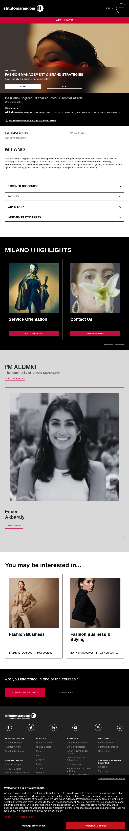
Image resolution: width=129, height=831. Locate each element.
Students (103, 767)
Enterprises (104, 771)
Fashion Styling (13, 747)
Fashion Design (13, 743)
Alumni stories (105, 743)
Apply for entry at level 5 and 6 (79, 769)
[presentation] (108, 345)
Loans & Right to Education (76, 758)
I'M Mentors (104, 751)
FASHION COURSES (15, 739)
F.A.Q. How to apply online (77, 752)
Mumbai (40, 773)
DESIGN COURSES (14, 760)
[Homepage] (23, 8)
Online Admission (76, 747)
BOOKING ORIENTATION (25, 693)
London (40, 760)
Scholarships (74, 764)
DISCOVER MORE (33, 333)
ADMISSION (72, 739)
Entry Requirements (77, 743)
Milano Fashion (44, 743)
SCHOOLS (41, 739)
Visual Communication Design (17, 774)
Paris (39, 755)
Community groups (108, 747)
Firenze (40, 751)
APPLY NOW (64, 20)
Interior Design (13, 764)
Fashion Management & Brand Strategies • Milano (32, 121)
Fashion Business (14, 751)
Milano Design (44, 747)
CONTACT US (66, 693)
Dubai (39, 764)
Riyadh (40, 768)
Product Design (13, 769)
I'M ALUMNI (103, 739)
